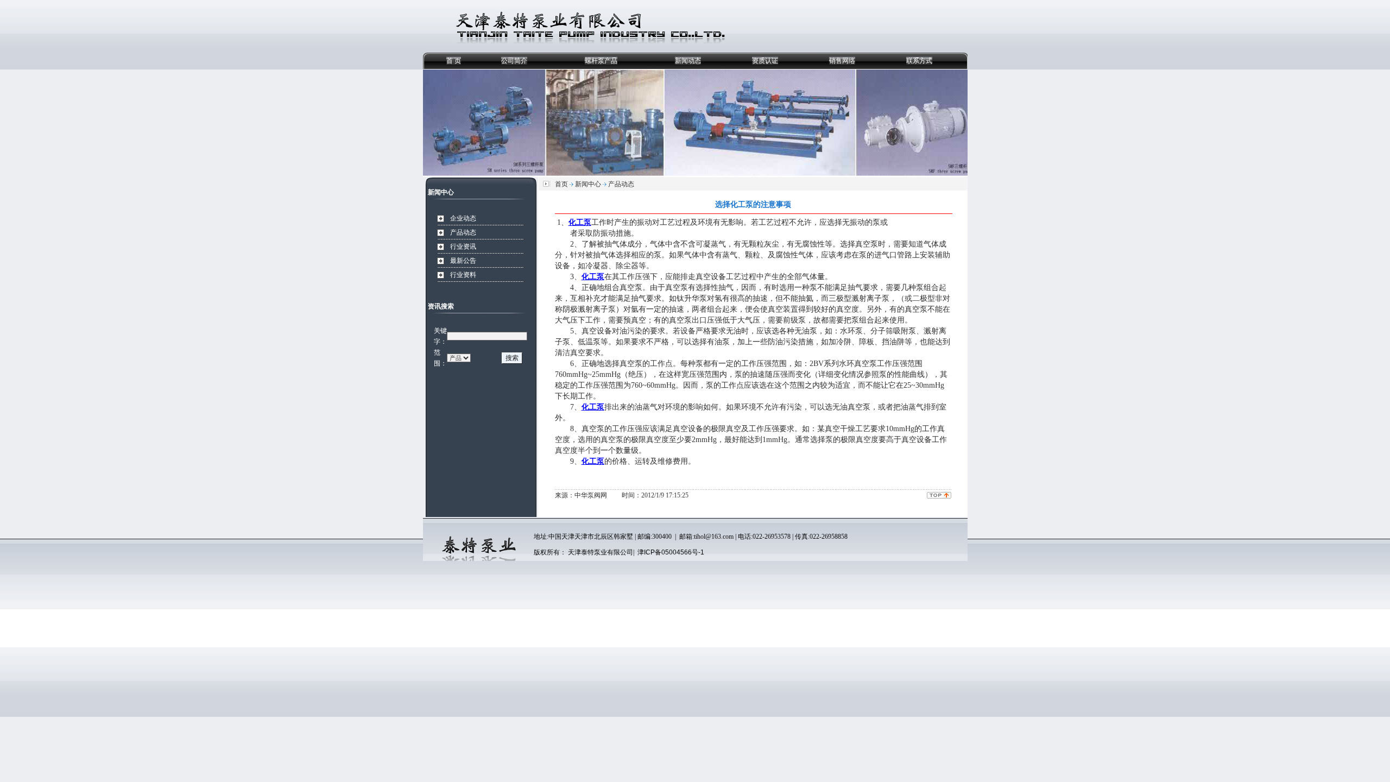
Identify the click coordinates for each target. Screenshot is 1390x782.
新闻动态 (688, 61)
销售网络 (842, 61)
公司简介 (514, 61)
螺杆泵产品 (601, 61)
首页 (561, 184)
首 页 (453, 61)
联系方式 (919, 61)
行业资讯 (463, 246)
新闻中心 (588, 184)
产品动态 (463, 232)
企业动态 (463, 218)
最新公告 (463, 260)
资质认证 (765, 61)
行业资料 (463, 275)
